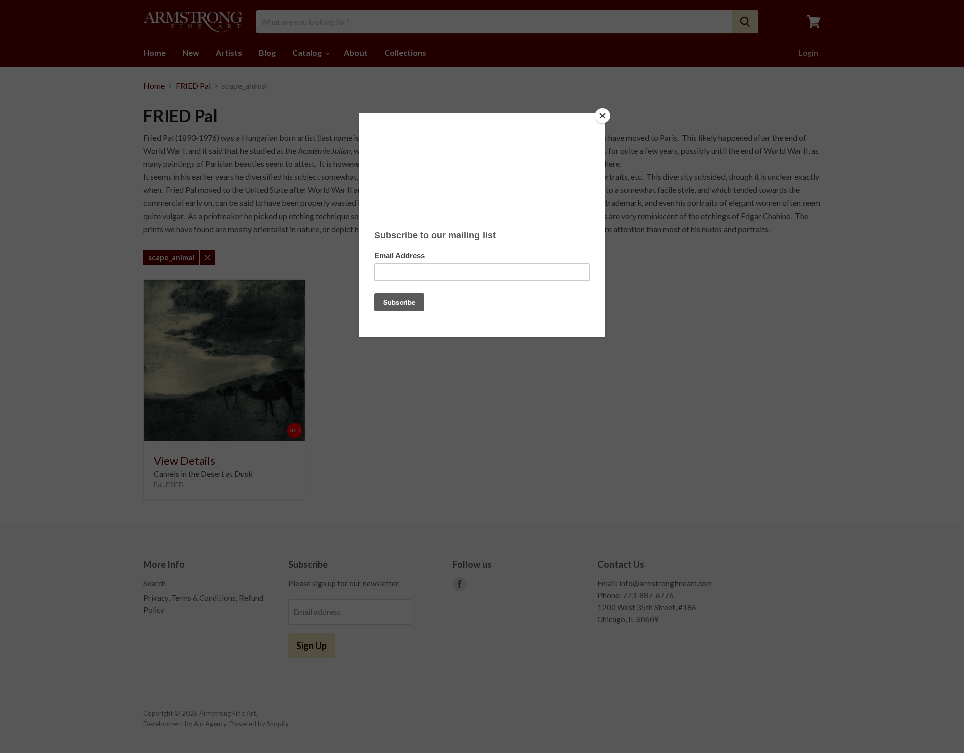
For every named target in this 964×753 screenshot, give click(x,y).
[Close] (602, 115)
